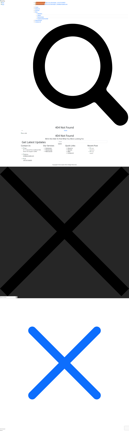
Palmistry (39, 13)
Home (36, 7)
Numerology (40, 17)
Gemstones (49, 148)
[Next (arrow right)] (1, 430)
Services (37, 10)
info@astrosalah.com (28, 156)
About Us (37, 8)
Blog (36, 12)
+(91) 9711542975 (27, 160)
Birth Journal (49, 151)
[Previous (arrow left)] (0, 430)
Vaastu (39, 15)
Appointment (38, 20)
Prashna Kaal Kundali (42, 18)
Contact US (38, 22)
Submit (60, 143)
